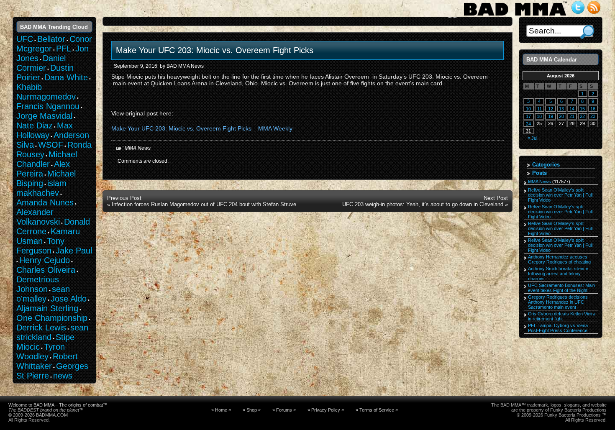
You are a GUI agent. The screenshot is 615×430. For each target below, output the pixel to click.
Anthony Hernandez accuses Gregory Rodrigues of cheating (559, 259)
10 (528, 108)
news (62, 375)
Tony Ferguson (40, 245)
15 (582, 108)
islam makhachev (41, 188)
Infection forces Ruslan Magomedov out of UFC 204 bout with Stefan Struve (204, 204)
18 (539, 116)
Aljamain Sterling (47, 308)
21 (571, 116)
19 (550, 116)
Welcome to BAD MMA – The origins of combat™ (58, 404)
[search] (587, 32)
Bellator (51, 39)
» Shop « (252, 409)
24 (528, 123)
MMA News (138, 148)
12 (550, 108)
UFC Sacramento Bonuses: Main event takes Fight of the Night (561, 288)
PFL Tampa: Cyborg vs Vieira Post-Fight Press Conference (558, 328)
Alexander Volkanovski (38, 216)
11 (539, 108)
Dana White (66, 77)
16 (592, 108)
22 (582, 116)
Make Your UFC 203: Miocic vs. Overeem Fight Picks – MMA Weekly (201, 128)
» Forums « (284, 409)
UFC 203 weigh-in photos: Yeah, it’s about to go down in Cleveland (422, 204)
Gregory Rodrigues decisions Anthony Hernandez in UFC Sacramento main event (558, 302)
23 (592, 116)
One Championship (51, 317)
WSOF (50, 144)
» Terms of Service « (377, 409)
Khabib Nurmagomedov (46, 91)
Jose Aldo (69, 298)
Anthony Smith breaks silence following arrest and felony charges (558, 273)
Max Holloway (44, 130)
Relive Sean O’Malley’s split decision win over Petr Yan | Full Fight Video (560, 194)
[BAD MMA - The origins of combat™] (515, 16)
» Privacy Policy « (326, 409)
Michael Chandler (46, 159)
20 (561, 116)
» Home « (221, 409)
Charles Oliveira (45, 269)
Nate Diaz (34, 125)
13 (561, 108)
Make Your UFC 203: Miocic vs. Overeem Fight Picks (214, 50)
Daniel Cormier (41, 63)
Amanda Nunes (45, 202)
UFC (24, 39)
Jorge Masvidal (44, 115)
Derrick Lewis (41, 327)
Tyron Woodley (40, 351)
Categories (546, 164)
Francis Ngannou (47, 106)
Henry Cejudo (44, 260)
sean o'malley (43, 293)
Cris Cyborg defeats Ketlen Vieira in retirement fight (561, 316)
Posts (539, 173)
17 (528, 116)
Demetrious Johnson (37, 284)
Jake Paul (74, 250)
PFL (63, 48)
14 (571, 108)
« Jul (532, 138)
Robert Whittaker (47, 361)
